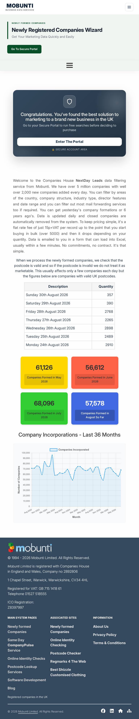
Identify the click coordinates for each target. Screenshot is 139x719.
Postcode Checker (65, 653)
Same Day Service (21, 645)
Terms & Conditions (109, 643)
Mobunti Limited (28, 711)
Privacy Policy (104, 635)
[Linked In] (112, 712)
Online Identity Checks (26, 658)
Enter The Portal (69, 142)
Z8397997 (16, 607)
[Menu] (129, 7)
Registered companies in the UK (28, 697)
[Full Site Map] (129, 712)
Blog (11, 688)
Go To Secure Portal (24, 49)
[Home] (103, 712)
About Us (101, 626)
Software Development (27, 680)
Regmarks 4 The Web (68, 661)
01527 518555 (36, 594)
